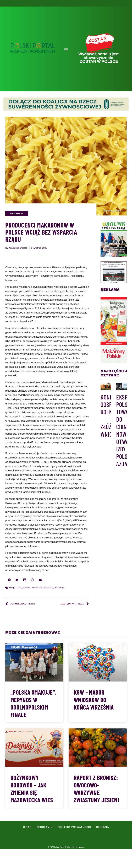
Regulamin (44, 827)
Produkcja (59, 587)
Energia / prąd (15, 587)
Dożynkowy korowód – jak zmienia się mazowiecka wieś (31, 788)
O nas (27, 827)
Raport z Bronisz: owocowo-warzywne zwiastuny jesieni (96, 788)
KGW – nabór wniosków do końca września (94, 699)
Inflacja (26, 587)
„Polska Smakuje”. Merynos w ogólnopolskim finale (33, 703)
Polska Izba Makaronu (42, 587)
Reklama (102, 827)
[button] (66, 49)
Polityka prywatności (74, 827)
